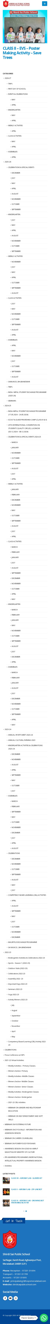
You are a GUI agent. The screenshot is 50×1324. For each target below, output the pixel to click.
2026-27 (8, 78)
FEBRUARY (16, 494)
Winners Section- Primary (18, 1071)
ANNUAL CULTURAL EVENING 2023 (21, 740)
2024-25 (8, 405)
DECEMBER (16, 173)
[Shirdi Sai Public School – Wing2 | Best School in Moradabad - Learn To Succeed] (17, 3)
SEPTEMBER (16, 209)
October (15, 1021)
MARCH (15, 442)
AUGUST (15, 194)
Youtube (10, 1298)
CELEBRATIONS (14, 853)
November (16, 1026)
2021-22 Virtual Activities (14, 1060)
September (16, 1016)
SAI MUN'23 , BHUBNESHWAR (19, 947)
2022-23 (8, 952)
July (13, 1005)
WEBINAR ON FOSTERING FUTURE (18, 1124)
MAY (13, 99)
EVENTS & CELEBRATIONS (18, 94)
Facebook (5, 1298)
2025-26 (8, 162)
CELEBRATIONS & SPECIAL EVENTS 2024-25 (24, 437)
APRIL (14, 105)
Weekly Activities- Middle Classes (21, 1076)
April (13, 1031)
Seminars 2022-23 (15, 989)
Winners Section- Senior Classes (20, 1087)
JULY (13, 178)
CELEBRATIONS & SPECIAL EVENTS (21, 167)
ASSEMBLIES (12, 152)
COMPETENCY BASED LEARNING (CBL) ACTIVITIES (27, 895)
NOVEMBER (16, 199)
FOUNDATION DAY (18, 1200)
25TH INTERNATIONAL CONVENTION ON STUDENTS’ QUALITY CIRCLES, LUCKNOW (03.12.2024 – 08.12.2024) (24, 428)
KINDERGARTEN (14, 110)
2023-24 (8, 729)
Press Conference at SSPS (14, 1055)
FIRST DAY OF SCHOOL (17, 89)
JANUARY (15, 447)
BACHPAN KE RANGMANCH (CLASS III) (26, 1178)
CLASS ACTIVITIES (14, 136)
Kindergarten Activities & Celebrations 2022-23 (26, 958)
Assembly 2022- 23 (15, 979)
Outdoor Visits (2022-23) (17, 968)
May (13, 1036)
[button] (20, 41)
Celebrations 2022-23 (16, 973)
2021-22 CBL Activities (16, 1102)
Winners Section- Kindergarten (20, 1097)
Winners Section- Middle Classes (21, 1081)
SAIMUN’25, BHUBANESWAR (19, 382)
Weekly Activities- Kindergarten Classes (23, 1092)
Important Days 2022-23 (17, 984)
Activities (8, 1166)
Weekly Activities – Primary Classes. (22, 1066)
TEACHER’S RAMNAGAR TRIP (22, 1189)
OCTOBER (15, 204)
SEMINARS (12, 401)
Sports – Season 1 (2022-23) (19, 963)
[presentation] (5, 27)
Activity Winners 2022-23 (17, 999)
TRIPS (10, 84)
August (14, 1010)
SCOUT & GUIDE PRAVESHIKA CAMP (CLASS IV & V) (27, 420)
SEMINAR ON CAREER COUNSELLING (19, 1138)
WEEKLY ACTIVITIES (15, 125)
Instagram (16, 1298)
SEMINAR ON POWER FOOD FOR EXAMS (20, 1143)
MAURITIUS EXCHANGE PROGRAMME (22, 942)
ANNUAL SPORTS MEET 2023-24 (20, 735)
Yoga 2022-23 (13, 994)
